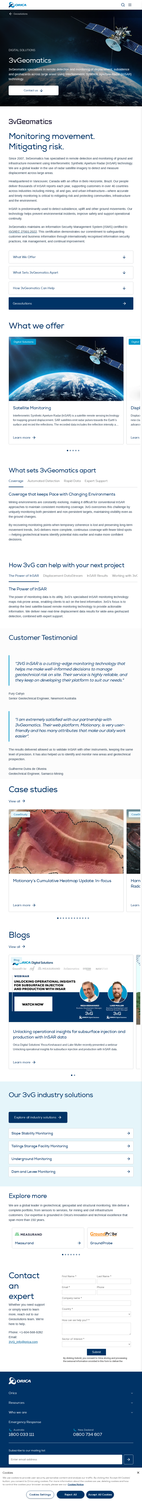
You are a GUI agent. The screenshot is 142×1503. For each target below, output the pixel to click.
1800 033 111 (21, 1434)
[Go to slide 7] (74, 918)
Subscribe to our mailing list (27, 1450)
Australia (19, 1429)
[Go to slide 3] (73, 450)
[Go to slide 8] (77, 918)
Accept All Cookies (100, 1494)
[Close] (138, 1472)
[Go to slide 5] (78, 450)
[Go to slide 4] (76, 450)
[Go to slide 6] (71, 918)
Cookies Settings (40, 1494)
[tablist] (73, 483)
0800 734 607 (87, 1434)
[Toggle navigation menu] (129, 4)
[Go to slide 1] (67, 450)
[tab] (16, 483)
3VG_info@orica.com (23, 1342)
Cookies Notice (76, 1484)
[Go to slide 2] (70, 450)
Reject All (71, 1494)
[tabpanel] (71, 514)
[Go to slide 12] (88, 918)
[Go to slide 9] (80, 918)
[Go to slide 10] (82, 918)
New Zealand (85, 1429)
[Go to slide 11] (85, 918)
